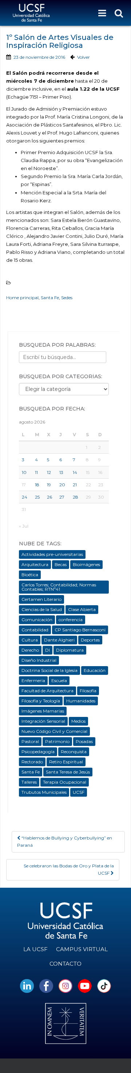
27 (61, 497)
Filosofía (88, 690)
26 (49, 497)
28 (75, 497)
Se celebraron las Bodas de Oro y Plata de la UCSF (69, 869)
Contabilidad (34, 629)
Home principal (22, 297)
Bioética (29, 574)
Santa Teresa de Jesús (68, 772)
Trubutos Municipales (44, 792)
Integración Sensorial (43, 721)
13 (61, 472)
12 (49, 472)
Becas (61, 564)
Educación (95, 670)
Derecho (30, 650)
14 (75, 472)
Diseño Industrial (38, 660)
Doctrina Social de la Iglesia (49, 670)
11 (36, 472)
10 (24, 472)
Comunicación (36, 619)
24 (24, 497)
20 (62, 484)
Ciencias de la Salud (41, 609)
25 (37, 497)
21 (75, 484)
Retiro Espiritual (66, 761)
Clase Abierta (82, 609)
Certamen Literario (41, 599)
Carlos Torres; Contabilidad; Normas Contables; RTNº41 (58, 587)
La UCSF (35, 949)
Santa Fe (50, 297)
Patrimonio (57, 741)
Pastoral (30, 741)
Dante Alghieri (59, 640)
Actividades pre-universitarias (52, 554)
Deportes (90, 640)
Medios (78, 721)
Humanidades (80, 700)
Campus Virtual (82, 949)
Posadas (84, 741)
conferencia (71, 619)
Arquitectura (34, 564)
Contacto (65, 963)
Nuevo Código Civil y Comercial (54, 731)
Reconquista (74, 751)
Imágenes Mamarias (42, 711)
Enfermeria (33, 680)
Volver (83, 57)
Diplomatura (70, 650)
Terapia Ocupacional (64, 782)
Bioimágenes (86, 564)
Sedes (66, 297)
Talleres (29, 782)
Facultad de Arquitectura (47, 690)
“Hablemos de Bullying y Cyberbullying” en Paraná (64, 841)
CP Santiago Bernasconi (80, 629)
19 (49, 484)
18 (37, 484)
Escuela (59, 680)
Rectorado (32, 761)
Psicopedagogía (38, 751)
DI (47, 650)
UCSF (78, 792)
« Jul (23, 526)
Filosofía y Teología (40, 700)
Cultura (29, 640)
